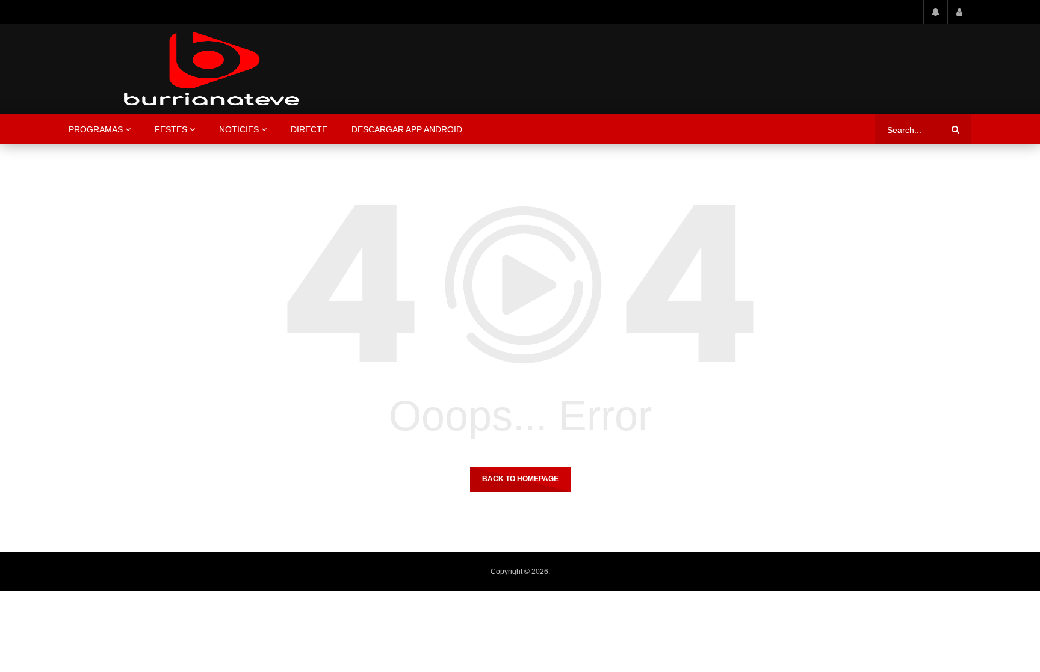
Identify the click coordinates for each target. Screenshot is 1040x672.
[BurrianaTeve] (211, 69)
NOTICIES (239, 129)
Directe (309, 129)
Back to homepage (520, 479)
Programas (96, 129)
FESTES (171, 129)
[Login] (959, 12)
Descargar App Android (406, 129)
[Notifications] (935, 12)
